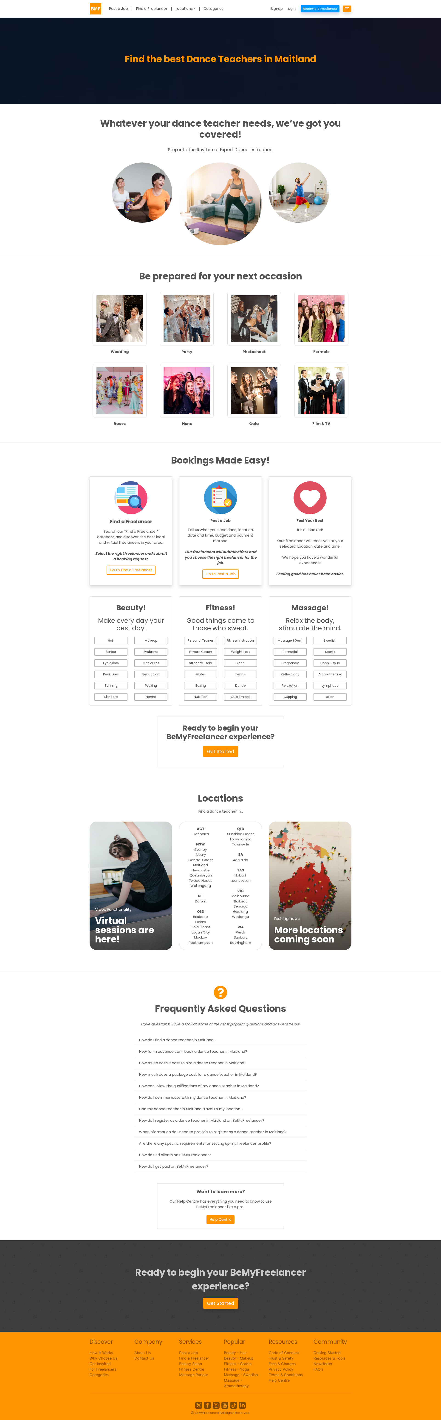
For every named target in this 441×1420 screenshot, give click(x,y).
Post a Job (118, 9)
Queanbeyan (200, 875)
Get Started (220, 751)
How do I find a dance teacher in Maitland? (177, 1040)
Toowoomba (240, 839)
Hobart (240, 875)
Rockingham (240, 942)
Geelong (240, 911)
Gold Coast (200, 927)
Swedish (330, 640)
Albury (200, 854)
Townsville (240, 844)
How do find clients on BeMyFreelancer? (175, 1155)
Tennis (240, 674)
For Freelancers (103, 1369)
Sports (330, 651)
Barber (111, 651)
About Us (142, 1352)
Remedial (290, 651)
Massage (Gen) (290, 640)
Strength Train (200, 663)
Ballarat (240, 901)
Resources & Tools (329, 1358)
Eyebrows (151, 651)
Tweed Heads (200, 880)
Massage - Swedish (241, 1374)
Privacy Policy (281, 1369)
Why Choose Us (103, 1358)
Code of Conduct (284, 1352)
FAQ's (318, 1369)
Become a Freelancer (320, 8)
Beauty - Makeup (239, 1358)
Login (291, 8)
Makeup (151, 640)
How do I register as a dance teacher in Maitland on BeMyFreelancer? (201, 1120)
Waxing (151, 685)
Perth (240, 932)
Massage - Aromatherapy (236, 1383)
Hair (111, 640)
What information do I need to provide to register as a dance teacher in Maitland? (213, 1132)
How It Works (101, 1352)
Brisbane (200, 916)
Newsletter (323, 1363)
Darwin (200, 901)
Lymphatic (330, 685)
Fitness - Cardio (238, 1363)
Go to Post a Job (221, 574)
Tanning (111, 685)
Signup (277, 8)
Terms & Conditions (286, 1374)
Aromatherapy (330, 674)
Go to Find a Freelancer (131, 570)
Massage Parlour (193, 1374)
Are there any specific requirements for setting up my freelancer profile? (205, 1143)
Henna (151, 696)
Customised (240, 696)
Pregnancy (290, 663)
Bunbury (240, 937)
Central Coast (200, 859)
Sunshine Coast (240, 833)
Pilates (200, 674)
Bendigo (241, 906)
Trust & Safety (281, 1358)
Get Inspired (100, 1363)
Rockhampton (201, 942)
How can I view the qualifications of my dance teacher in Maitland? (199, 1086)
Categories (213, 9)
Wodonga (240, 916)
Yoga (240, 663)
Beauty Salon (190, 1363)
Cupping (290, 696)
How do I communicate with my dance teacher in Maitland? (192, 1097)
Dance (240, 685)
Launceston (241, 880)
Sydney (200, 849)
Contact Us (144, 1358)
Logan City (201, 932)
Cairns (200, 921)
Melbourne (240, 896)
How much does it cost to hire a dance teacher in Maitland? (192, 1063)
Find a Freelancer (151, 9)
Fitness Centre (191, 1369)
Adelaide (240, 859)
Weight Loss (240, 651)
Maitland (200, 864)
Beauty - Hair (235, 1352)
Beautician (150, 674)
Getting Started (327, 1352)
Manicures (151, 663)
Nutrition (200, 696)
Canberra (200, 833)
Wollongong (200, 885)
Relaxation (290, 685)
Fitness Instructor (240, 640)
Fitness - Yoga (236, 1369)
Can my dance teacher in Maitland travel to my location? (190, 1109)
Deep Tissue (330, 663)
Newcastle (201, 870)
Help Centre (220, 1219)
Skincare (111, 696)
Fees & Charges (282, 1363)
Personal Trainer (200, 640)
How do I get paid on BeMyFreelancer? (173, 1166)
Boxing (200, 685)
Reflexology (290, 674)
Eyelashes (111, 663)
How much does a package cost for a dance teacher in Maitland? (198, 1074)
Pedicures (111, 674)
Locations (184, 9)
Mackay (200, 937)
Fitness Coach (200, 651)
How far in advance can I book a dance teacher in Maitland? (193, 1051)
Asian (330, 696)
